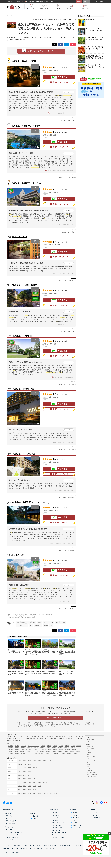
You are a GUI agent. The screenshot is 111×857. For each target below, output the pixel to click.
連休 (31, 625)
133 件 (65, 242)
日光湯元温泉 (24, 754)
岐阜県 (24, 778)
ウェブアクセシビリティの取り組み (32, 845)
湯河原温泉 (66, 748)
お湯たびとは (90, 739)
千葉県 (24, 767)
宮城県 (34, 760)
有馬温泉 (62, 622)
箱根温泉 (31, 754)
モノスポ (89, 762)
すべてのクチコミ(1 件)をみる (67, 331)
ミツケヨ (89, 768)
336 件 (65, 290)
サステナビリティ (77, 818)
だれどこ (89, 750)
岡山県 (29, 786)
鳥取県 (20, 786)
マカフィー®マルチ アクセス (59, 833)
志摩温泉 (46, 754)
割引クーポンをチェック (60, 82)
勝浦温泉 (22, 752)
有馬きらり (18, 555)
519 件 (65, 341)
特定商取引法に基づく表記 (10, 848)
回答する (79, 1)
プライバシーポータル (64, 845)
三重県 (34, 778)
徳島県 (20, 789)
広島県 (34, 786)
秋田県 (39, 760)
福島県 (49, 760)
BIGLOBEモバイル (11, 821)
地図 (46, 72)
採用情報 (75, 823)
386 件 (65, 67)
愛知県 (29, 778)
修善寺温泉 (10, 750)
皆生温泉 (54, 752)
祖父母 (29, 622)
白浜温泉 (16, 752)
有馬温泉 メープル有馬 (23, 454)
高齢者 (23, 622)
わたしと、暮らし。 (92, 756)
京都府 (24, 782)
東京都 (29, 767)
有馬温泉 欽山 (19, 236)
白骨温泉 (48, 748)
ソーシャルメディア (78, 828)
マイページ (95, 1)
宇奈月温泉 (48, 750)
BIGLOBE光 (9, 816)
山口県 (39, 786)
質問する (86, 1)
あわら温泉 (41, 750)
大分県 (39, 793)
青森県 (24, 760)
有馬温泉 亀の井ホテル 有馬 (26, 183)
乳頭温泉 (43, 746)
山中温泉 (34, 750)
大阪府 (29, 782)
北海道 (20, 760)
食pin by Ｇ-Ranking (92, 774)
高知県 (34, 789)
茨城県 (29, 764)
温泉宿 (46, 625)
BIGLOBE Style (77, 825)
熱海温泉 (69, 754)
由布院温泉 (62, 754)
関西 (51, 625)
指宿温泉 (75, 754)
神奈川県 (35, 767)
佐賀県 (24, 793)
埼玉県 (20, 767)
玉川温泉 (17, 754)
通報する (73, 117)
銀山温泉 (73, 746)
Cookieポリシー (76, 845)
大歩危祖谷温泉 (54, 754)
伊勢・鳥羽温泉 (39, 754)
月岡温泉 (54, 748)
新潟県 (29, 771)
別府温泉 (66, 752)
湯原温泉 (60, 752)
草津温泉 (78, 746)
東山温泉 (61, 746)
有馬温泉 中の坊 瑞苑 (23, 389)
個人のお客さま (8, 809)
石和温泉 (60, 748)
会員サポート (96, 818)
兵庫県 (39, 622)
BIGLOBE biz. (56, 813)
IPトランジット (56, 830)
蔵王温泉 (67, 746)
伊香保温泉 (10, 748)
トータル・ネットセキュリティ (14, 835)
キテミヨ (89, 758)
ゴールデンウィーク (22, 625)
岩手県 (29, 760)
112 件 (65, 189)
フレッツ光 (55, 818)
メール (95, 815)
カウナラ (89, 766)
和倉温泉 (28, 750)
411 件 (65, 132)
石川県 (24, 775)
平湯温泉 (61, 750)
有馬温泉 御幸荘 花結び (23, 61)
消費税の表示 (16, 845)
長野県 (24, 771)
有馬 (57, 622)
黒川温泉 (72, 752)
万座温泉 (17, 748)
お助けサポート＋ (11, 830)
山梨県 (20, 771)
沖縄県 (55, 793)
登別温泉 (17, 746)
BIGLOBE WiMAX (11, 823)
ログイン (102, 1)
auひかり (8, 818)
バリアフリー (38, 625)
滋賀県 (20, 782)
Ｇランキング (90, 748)
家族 (18, 622)
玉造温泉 (48, 752)
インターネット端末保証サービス (15, 832)
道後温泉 (28, 752)
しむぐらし (36, 818)
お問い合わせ (7, 845)
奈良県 (39, 782)
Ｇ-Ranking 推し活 (91, 772)
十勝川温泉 (23, 746)
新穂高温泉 (67, 750)
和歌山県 (44, 782)
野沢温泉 (42, 748)
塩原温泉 (36, 748)
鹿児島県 (49, 793)
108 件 (65, 394)
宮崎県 (44, 793)
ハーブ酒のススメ (91, 776)
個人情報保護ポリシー (50, 845)
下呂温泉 (55, 750)
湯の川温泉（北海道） (33, 746)
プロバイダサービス (57, 820)
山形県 (44, 760)
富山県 (20, 775)
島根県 (24, 786)
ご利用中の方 (95, 809)
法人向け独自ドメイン (58, 837)
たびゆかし (90, 770)
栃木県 (20, 764)
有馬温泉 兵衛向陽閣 (22, 336)
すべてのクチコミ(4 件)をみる (67, 232)
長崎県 (29, 793)
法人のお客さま (54, 809)
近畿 (34, 622)
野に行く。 (90, 764)
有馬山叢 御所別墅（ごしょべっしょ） (31, 502)
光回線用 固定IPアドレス (59, 823)
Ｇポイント (90, 746)
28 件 (65, 507)
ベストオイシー (91, 760)
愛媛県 (29, 789)
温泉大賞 (35, 816)
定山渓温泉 (10, 746)
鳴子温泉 (49, 746)
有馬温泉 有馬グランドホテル (26, 126)
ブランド (75, 815)
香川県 (24, 789)
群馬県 (24, 764)
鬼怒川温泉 (29, 748)
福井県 (29, 775)
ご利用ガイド (90, 741)
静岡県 (20, 778)
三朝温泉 (42, 752)
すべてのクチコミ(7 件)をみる (67, 120)
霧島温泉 (78, 752)
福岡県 (20, 793)
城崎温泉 (74, 750)
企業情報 (73, 809)
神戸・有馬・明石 (48, 622)
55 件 (65, 560)
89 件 (65, 459)
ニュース (75, 820)
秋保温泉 (55, 746)
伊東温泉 (73, 748)
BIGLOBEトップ (50, 848)
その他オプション (11, 840)
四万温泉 (23, 748)
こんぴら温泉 (35, 752)
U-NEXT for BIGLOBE (12, 837)
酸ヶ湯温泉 (10, 754)
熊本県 (34, 793)
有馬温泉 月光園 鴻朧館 (24, 285)
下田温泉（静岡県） (20, 750)
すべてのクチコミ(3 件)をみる (67, 280)
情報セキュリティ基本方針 (27, 848)
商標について (40, 848)
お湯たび (89, 754)
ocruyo (89, 752)
